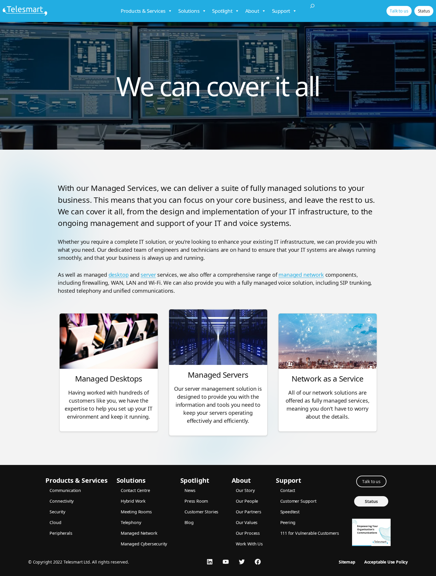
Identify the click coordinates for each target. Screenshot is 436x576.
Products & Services (143, 10)
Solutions (188, 10)
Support (281, 10)
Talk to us (399, 11)
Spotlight (222, 10)
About (252, 10)
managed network (301, 274)
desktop (119, 274)
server (148, 274)
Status (424, 11)
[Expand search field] (312, 11)
